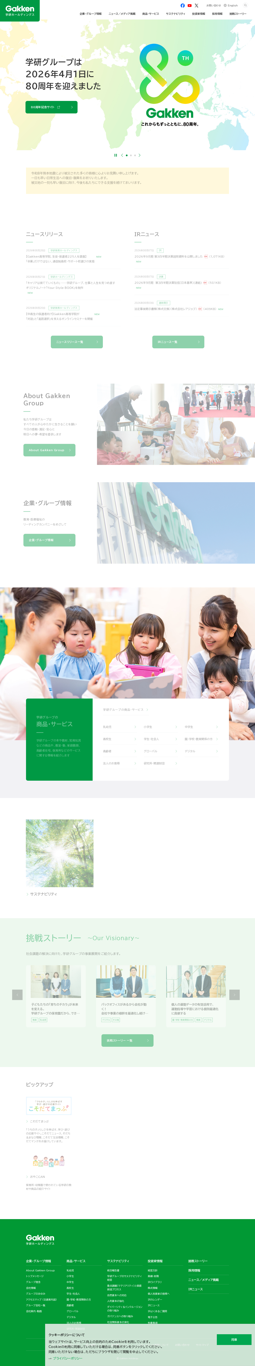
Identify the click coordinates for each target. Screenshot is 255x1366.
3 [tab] (135, 155)
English (233, 5)
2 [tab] (131, 155)
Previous (122, 155)
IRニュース (195, 1289)
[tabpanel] (127, 84)
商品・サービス (150, 14)
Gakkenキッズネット (96, 1179)
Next (140, 155)
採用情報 (173, 897)
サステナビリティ (43, 897)
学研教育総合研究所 (95, 1124)
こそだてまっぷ (39, 1124)
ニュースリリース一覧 (69, 342)
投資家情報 (107, 897)
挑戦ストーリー (238, 14)
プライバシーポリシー (68, 1358)
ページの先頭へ (238, 1207)
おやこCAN (37, 1179)
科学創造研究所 (197, 1124)
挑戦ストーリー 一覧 (120, 1043)
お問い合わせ (213, 5)
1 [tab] (127, 155)
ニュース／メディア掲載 (122, 14)
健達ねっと (141, 1124)
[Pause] (116, 155)
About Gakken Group (48, 101)
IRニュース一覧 (167, 342)
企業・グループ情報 (41, 543)
